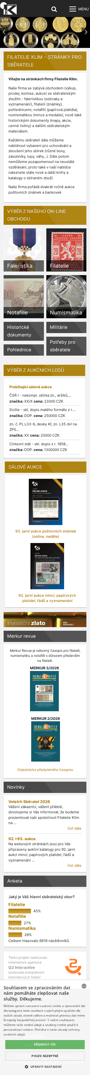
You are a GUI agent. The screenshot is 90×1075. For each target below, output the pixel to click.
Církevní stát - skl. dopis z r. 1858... (38, 447)
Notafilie (17, 916)
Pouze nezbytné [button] (45, 1056)
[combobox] (84, 986)
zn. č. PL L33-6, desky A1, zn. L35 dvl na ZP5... (43, 430)
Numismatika (22, 928)
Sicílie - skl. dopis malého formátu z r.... (42, 412)
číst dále (74, 828)
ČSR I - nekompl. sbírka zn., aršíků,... (40, 398)
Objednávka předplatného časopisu (45, 770)
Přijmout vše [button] (45, 1044)
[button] (44, 1066)
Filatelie (16, 904)
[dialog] (45, 1027)
